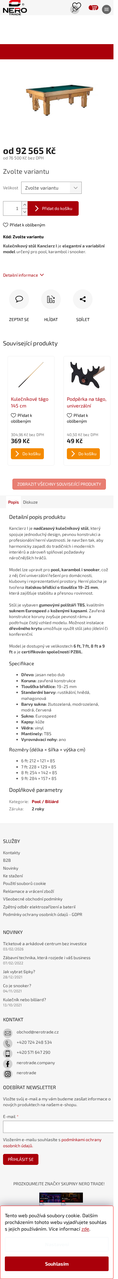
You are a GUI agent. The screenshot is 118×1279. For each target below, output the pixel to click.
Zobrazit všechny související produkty (59, 484)
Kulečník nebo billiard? (24, 999)
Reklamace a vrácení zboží (28, 891)
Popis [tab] (13, 502)
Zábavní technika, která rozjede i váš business (46, 957)
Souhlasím (57, 1264)
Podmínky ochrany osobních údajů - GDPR (42, 914)
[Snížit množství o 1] (24, 211)
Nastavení (57, 1244)
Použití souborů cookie (24, 883)
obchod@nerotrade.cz (38, 1031)
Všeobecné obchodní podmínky (32, 898)
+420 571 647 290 (33, 1052)
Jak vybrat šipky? (19, 971)
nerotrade (26, 1072)
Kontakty (11, 852)
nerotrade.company (36, 1062)
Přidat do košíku (57, 208)
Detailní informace (20, 275)
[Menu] (104, 10)
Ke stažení (13, 875)
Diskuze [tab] (30, 502)
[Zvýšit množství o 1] (24, 204)
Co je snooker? (17, 985)
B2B (7, 860)
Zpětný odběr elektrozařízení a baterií (39, 906)
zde (85, 1229)
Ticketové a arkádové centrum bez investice (45, 943)
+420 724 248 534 (34, 1042)
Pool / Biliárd (45, 801)
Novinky (10, 868)
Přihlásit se (21, 1159)
